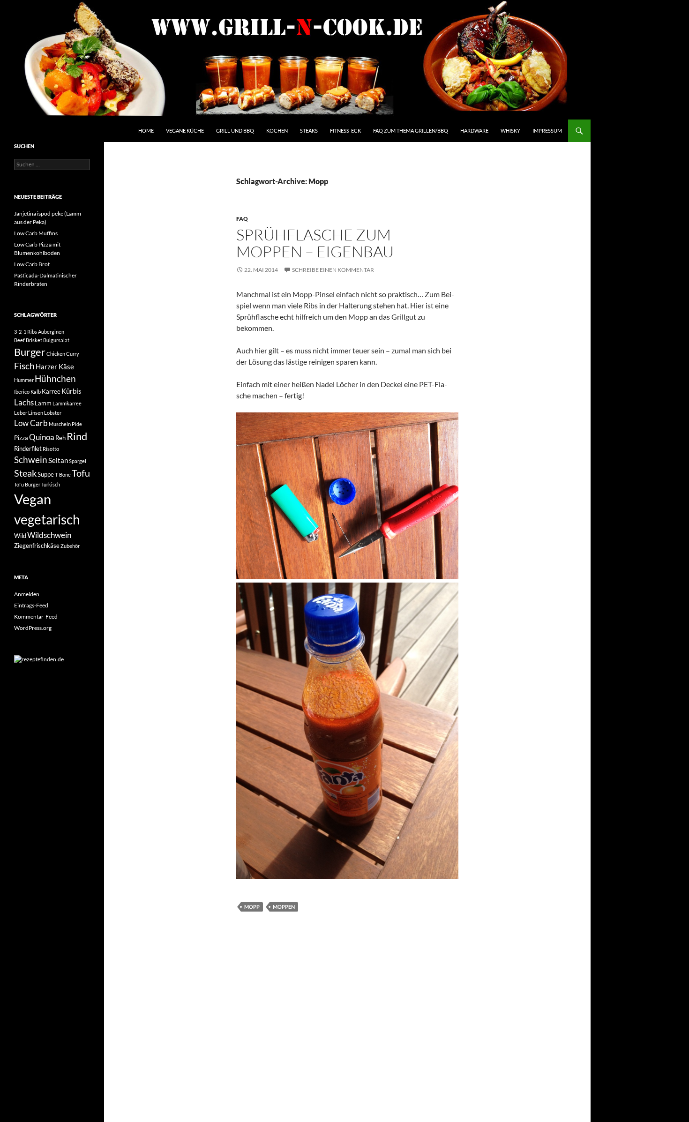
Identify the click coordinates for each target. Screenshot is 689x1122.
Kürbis (71, 391)
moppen (284, 907)
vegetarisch (47, 519)
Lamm (43, 403)
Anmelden (26, 594)
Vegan (32, 499)
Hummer (24, 380)
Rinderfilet (28, 448)
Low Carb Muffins (36, 233)
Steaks (309, 130)
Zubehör (70, 546)
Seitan (58, 460)
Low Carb (31, 423)
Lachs (24, 402)
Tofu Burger (27, 484)
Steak (25, 473)
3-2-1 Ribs (25, 332)
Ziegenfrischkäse (37, 545)
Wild (20, 535)
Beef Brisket (28, 340)
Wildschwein (49, 535)
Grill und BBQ (235, 130)
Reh (60, 437)
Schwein (30, 460)
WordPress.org (33, 627)
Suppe (45, 474)
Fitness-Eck (345, 130)
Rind (77, 436)
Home (146, 130)
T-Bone (63, 474)
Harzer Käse (55, 366)
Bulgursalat (56, 340)
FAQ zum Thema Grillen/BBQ (410, 130)
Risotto (51, 449)
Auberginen (51, 332)
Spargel (77, 461)
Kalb (35, 392)
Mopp (252, 907)
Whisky (510, 130)
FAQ (242, 218)
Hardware (474, 130)
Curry (72, 354)
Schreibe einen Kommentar (333, 269)
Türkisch (50, 484)
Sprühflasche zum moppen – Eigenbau (315, 243)
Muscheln (60, 424)
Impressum (547, 130)
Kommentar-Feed (36, 616)
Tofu (81, 473)
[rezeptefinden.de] (39, 658)
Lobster (52, 413)
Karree (51, 391)
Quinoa (41, 437)
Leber (20, 413)
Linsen (35, 413)
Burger (29, 352)
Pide (77, 424)
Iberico (22, 392)
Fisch (24, 366)
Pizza (21, 437)
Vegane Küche (185, 130)
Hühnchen (55, 379)
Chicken (55, 354)
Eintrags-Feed (31, 605)
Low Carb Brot (32, 264)
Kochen (277, 130)
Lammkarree (67, 403)
